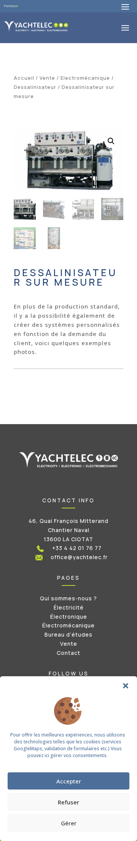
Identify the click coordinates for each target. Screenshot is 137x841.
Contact (68, 652)
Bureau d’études (68, 634)
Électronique (68, 616)
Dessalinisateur (35, 87)
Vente (47, 77)
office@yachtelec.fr (79, 557)
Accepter (68, 781)
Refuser (68, 802)
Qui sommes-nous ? (68, 598)
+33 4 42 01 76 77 (77, 548)
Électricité (69, 607)
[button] (125, 686)
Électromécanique (68, 625)
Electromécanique (85, 77)
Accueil (24, 77)
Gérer (68, 823)
